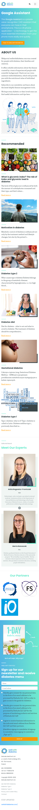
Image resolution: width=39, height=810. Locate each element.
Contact (4, 794)
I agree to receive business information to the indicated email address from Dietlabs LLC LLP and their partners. (19, 723)
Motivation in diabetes (12, 227)
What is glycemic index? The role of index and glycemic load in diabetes (19, 179)
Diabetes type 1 (9, 416)
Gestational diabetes (12, 368)
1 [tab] (19, 46)
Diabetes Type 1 (6, 786)
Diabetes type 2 (9, 273)
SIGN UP (19, 739)
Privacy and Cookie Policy (9, 792)
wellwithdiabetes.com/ (9, 804)
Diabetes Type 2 (6, 789)
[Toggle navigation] (35, 4)
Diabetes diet (8, 322)
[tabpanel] (19, 28)
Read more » (6, 195)
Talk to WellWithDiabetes (13, 43)
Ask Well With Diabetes (8, 784)
